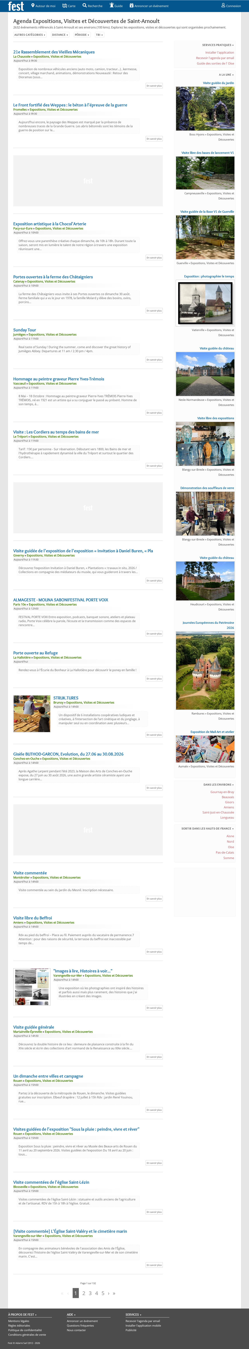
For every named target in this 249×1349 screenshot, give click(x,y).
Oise (231, 847)
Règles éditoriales (19, 1325)
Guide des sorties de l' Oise (215, 63)
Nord (230, 842)
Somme (228, 858)
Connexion (233, 6)
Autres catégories (30, 34)
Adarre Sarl (21, 1343)
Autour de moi (45, 6)
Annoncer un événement (152, 6)
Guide (118, 6)
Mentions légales (18, 1321)
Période (82, 34)
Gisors (229, 802)
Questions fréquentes (80, 1325)
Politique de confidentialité (25, 1330)
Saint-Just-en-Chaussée (218, 812)
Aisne (230, 836)
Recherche (95, 6)
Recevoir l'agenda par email (215, 58)
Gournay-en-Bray (222, 792)
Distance (60, 34)
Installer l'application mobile (143, 1325)
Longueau (227, 817)
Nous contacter (76, 1330)
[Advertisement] (88, 180)
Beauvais (228, 797)
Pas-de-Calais (225, 852)
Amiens (229, 807)
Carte (71, 6)
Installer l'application (219, 52)
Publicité (131, 1330)
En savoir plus (154, 85)
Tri (99, 34)
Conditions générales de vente (27, 1334)
